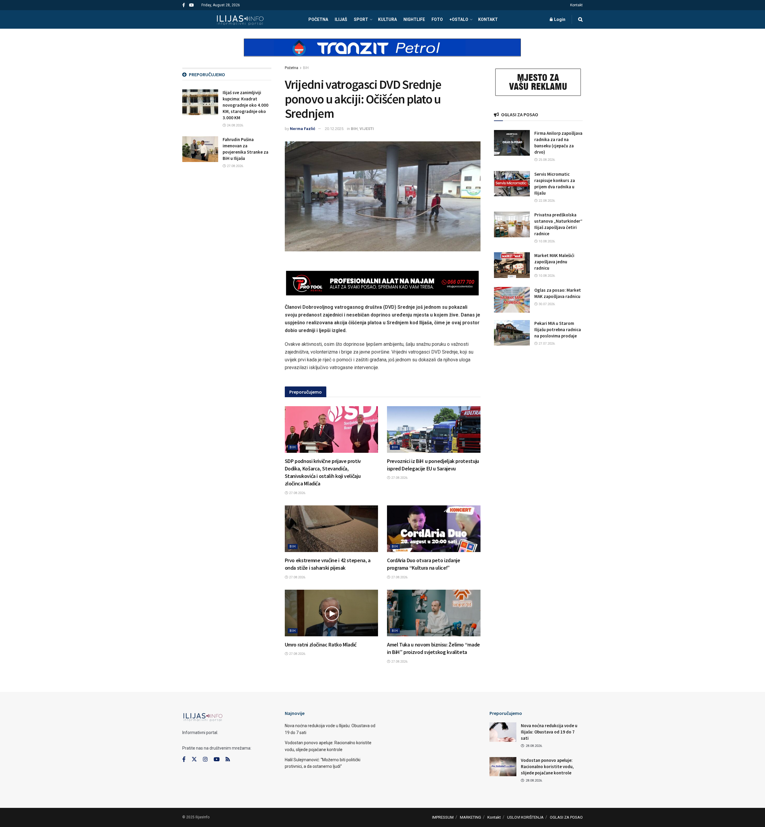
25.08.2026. (547, 160)
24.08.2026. (235, 125)
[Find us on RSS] (228, 759)
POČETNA (318, 19)
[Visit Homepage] (240, 19)
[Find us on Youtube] (191, 5)
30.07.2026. (547, 304)
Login (559, 19)
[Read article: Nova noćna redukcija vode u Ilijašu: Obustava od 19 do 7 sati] (502, 732)
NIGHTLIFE (414, 19)
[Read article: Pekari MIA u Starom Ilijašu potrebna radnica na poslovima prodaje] (512, 333)
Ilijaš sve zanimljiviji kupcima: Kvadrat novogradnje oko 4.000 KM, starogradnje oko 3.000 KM (245, 105)
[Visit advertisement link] (382, 53)
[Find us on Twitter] (194, 759)
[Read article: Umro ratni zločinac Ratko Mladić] (331, 613)
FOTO (437, 19)
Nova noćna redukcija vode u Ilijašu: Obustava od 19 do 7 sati (549, 732)
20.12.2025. (334, 128)
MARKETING (470, 817)
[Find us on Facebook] (183, 5)
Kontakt (576, 5)
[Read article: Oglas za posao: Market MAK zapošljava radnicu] (512, 300)
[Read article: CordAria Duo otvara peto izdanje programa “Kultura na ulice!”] (434, 528)
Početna (291, 68)
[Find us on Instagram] (205, 759)
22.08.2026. (547, 201)
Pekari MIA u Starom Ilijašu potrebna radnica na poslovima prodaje (557, 329)
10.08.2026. (547, 241)
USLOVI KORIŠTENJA (525, 817)
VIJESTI (366, 128)
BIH (306, 68)
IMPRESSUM (443, 817)
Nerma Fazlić (302, 128)
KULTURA (387, 19)
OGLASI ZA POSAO (566, 817)
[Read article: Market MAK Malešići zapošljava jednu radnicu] (512, 265)
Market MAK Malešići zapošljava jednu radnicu (554, 262)
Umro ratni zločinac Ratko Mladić (321, 644)
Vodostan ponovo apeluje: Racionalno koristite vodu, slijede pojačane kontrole (547, 766)
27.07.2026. (547, 344)
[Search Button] (580, 19)
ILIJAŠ (341, 19)
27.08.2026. (297, 493)
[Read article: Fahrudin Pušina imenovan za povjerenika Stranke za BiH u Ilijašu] (200, 149)
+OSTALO (458, 19)
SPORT (361, 19)
